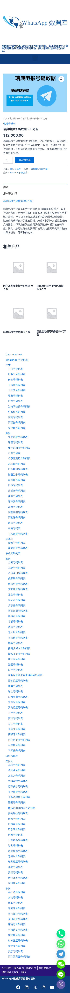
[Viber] (60, 984)
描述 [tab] (5, 187)
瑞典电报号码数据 (39, 169)
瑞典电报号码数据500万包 (17, 200)
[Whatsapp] (60, 943)
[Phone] (60, 933)
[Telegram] (60, 954)
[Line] (60, 974)
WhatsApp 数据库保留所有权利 (18, 978)
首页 (5, 118)
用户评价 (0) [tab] (10, 193)
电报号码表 (15, 118)
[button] (35, 58)
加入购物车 (24, 159)
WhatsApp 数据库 (19, 172)
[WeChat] (60, 964)
